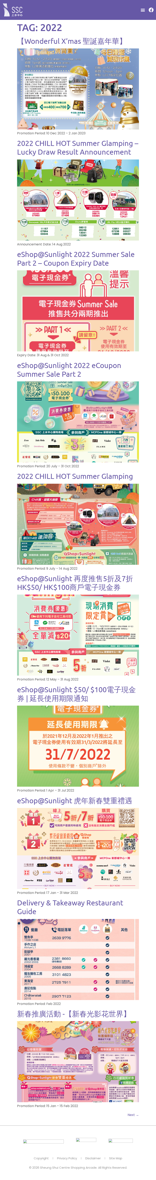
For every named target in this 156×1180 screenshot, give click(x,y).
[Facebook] (151, 10)
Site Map (115, 1158)
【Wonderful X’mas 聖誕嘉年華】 (72, 40)
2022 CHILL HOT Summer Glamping (75, 476)
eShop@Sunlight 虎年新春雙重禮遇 (74, 800)
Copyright (41, 1158)
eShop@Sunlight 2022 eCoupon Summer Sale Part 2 (69, 369)
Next (133, 1115)
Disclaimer (93, 1158)
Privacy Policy (67, 1158)
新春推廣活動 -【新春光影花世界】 (74, 1013)
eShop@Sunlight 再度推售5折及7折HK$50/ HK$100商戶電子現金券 (75, 582)
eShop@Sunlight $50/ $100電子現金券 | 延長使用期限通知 (76, 693)
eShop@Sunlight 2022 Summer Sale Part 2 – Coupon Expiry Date (76, 258)
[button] (143, 10)
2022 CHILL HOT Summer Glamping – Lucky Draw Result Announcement (77, 147)
